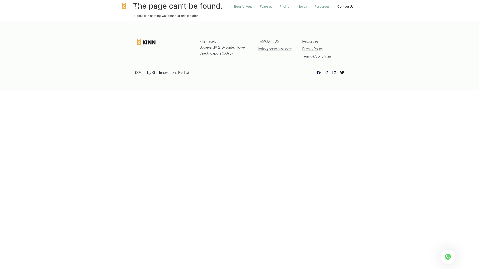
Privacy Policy (312, 49)
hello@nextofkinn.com (275, 49)
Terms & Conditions (317, 56)
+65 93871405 (268, 41)
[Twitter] (342, 72)
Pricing (284, 6)
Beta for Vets (243, 6)
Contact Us (345, 6)
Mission (302, 6)
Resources (322, 6)
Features (266, 6)
